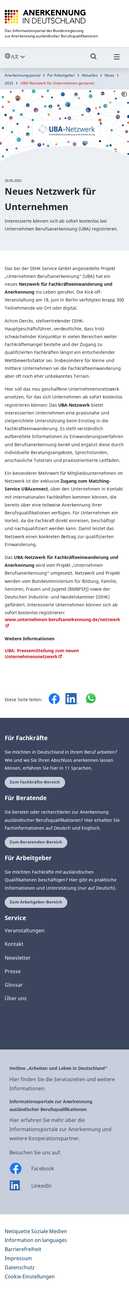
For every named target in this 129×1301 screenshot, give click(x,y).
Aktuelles (90, 75)
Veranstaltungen (24, 930)
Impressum (18, 1258)
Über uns (16, 998)
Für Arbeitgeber (61, 75)
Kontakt (14, 944)
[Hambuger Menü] (116, 59)
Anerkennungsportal (22, 75)
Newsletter (18, 957)
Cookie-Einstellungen (30, 1276)
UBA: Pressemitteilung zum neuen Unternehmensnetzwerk (42, 653)
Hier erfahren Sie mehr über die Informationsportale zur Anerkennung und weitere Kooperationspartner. (60, 1129)
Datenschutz (20, 1267)
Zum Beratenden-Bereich (36, 842)
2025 (9, 83)
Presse (13, 971)
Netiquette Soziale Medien (36, 1231)
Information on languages (36, 1240)
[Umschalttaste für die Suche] (93, 59)
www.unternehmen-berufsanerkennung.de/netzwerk (62, 619)
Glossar (14, 984)
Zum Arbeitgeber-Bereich (36, 902)
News (109, 75)
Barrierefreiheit (23, 1249)
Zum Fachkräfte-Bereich (35, 782)
